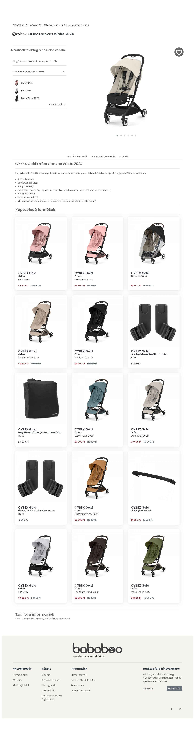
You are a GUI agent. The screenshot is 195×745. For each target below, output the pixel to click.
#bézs (86, 25)
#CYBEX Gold (18, 25)
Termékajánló (20, 674)
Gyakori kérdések (51, 679)
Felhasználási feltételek (83, 679)
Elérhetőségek (78, 674)
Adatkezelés (77, 685)
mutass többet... (57, 104)
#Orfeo (27, 25)
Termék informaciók (77, 156)
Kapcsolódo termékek (103, 156)
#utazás (79, 25)
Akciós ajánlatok (21, 685)
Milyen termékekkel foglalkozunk (52, 697)
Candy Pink (26, 82)
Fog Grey (26, 90)
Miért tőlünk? (48, 690)
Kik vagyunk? (48, 685)
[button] (117, 135)
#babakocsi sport (56, 25)
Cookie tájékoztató (81, 690)
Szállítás (124, 156)
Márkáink (17, 679)
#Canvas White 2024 (39, 25)
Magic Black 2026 (30, 98)
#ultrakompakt (70, 25)
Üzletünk (46, 674)
